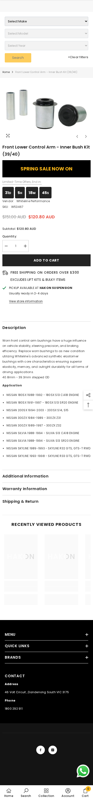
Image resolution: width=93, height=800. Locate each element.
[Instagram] (52, 750)
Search (18, 57)
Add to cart (46, 260)
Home (6, 72)
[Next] (86, 136)
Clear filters (78, 57)
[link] (21, 589)
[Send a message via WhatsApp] (83, 771)
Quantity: (9, 236)
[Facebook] (40, 750)
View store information (26, 301)
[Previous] (77, 136)
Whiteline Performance (33, 201)
